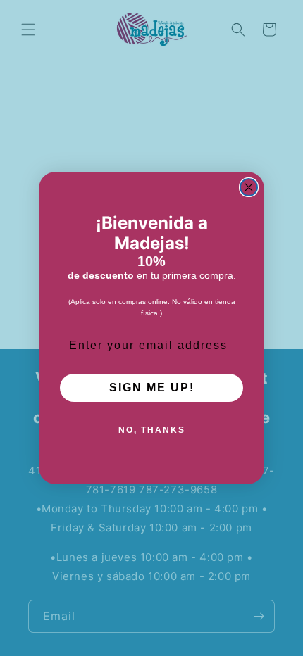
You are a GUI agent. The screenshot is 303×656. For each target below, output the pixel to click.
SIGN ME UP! (151, 387)
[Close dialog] (248, 187)
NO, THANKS (151, 430)
